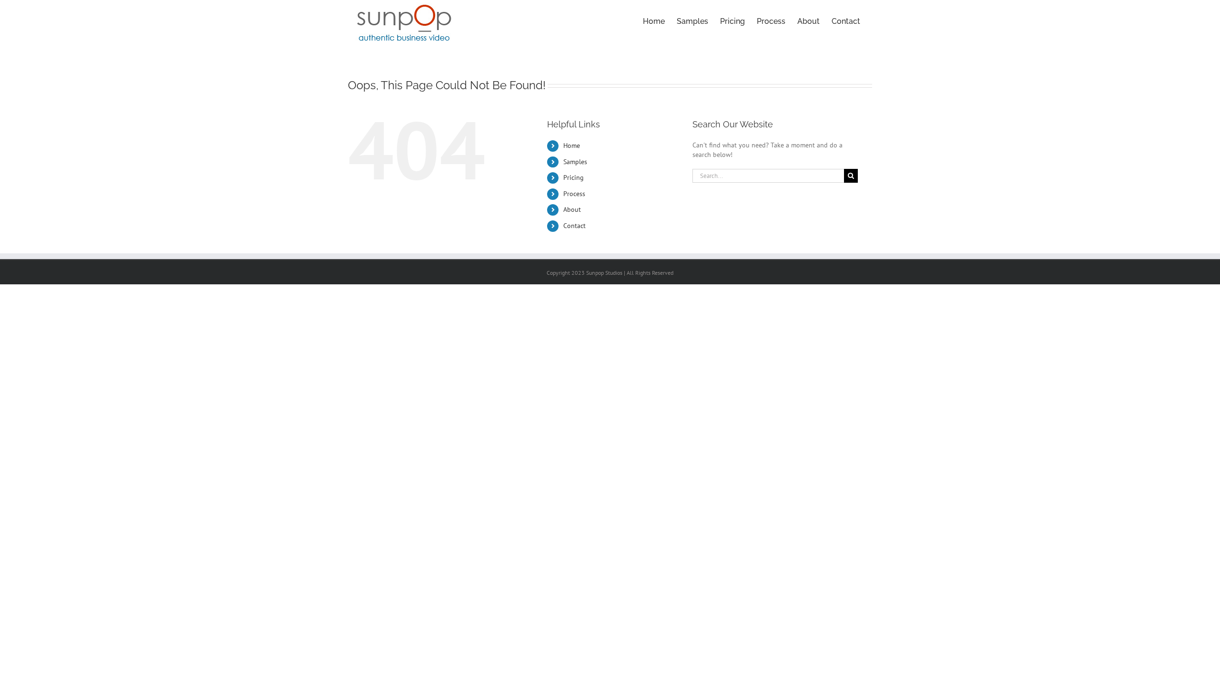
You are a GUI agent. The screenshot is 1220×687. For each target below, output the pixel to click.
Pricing (573, 177)
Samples (575, 161)
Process (574, 193)
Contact (574, 225)
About (572, 209)
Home (571, 145)
